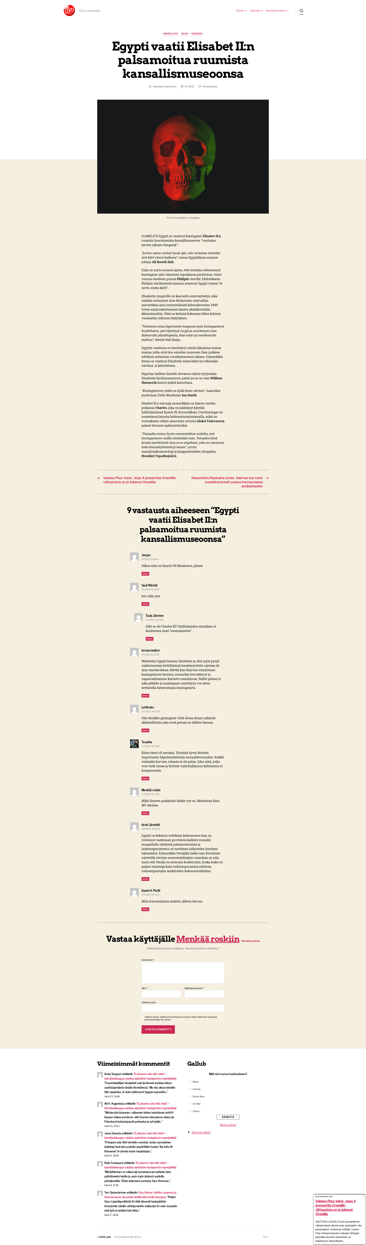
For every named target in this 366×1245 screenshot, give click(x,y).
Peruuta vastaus (250, 941)
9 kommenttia (210, 86)
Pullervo (196, 1111)
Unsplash (194, 217)
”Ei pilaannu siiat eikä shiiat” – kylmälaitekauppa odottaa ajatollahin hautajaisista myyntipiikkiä (140, 1076)
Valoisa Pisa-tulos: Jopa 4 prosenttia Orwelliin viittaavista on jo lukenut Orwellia (335, 1207)
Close (364, 1196)
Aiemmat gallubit (201, 1132)
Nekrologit (170, 33)
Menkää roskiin (207, 939)
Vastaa (145, 573)
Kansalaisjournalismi (276, 10)
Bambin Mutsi (198, 1096)
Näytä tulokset (228, 1124)
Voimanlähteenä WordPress (127, 1237)
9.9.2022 (189, 86)
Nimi (145, 988)
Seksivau (197, 33)
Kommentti (148, 960)
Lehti (108, 1237)
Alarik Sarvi (171, 86)
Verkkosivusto (149, 1002)
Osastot (240, 10)
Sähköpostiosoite (194, 988)
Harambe (196, 1089)
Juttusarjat (255, 10)
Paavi (184, 33)
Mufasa (196, 1081)
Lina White (181, 217)
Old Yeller (197, 1103)
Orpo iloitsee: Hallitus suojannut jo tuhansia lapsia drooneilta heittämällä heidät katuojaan (140, 1194)
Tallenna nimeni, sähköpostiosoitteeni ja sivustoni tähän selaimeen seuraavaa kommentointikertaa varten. (180, 1018)
